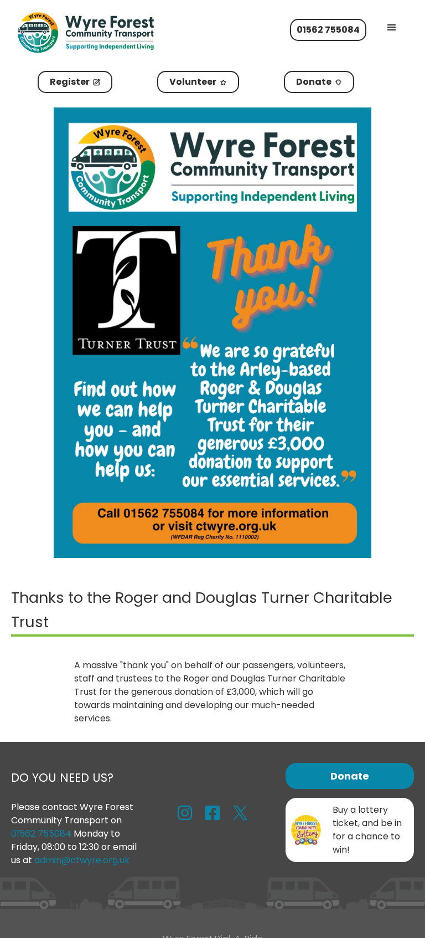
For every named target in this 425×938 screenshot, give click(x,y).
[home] (104, 32)
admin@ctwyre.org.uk (81, 860)
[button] (391, 27)
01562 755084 (42, 833)
